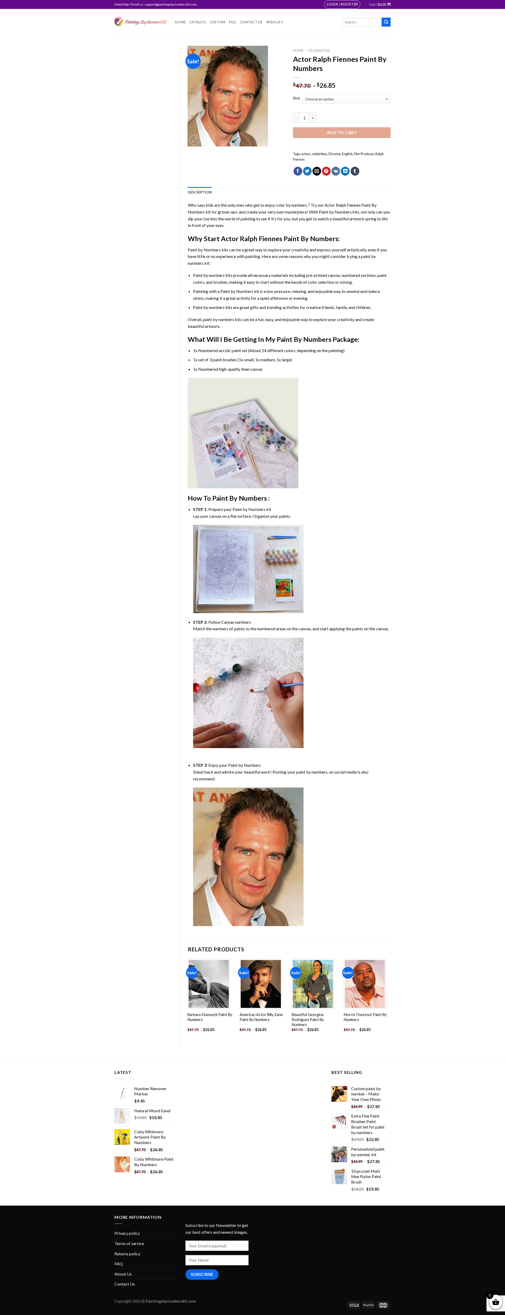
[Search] (386, 22)
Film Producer (364, 154)
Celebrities (319, 50)
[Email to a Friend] (316, 171)
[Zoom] (194, 140)
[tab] (200, 192)
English (347, 154)
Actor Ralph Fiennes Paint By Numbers (279, 238)
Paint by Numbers (335, 211)
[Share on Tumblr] (355, 171)
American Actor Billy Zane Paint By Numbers (261, 1017)
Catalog (197, 22)
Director (335, 154)
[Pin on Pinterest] (326, 171)
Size (296, 98)
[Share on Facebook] (298, 171)
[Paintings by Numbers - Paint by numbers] (140, 22)
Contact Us (251, 22)
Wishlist (274, 22)
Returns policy (127, 1253)
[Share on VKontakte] (335, 171)
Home (180, 22)
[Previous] (188, 1000)
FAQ (232, 22)
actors (306, 154)
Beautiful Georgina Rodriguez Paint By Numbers (308, 1019)
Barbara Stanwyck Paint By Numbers (210, 1017)
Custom (217, 22)
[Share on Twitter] (307, 171)
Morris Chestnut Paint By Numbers (365, 1017)
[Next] (390, 1000)
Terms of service (129, 1243)
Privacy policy (127, 1233)
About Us (123, 1273)
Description (200, 192)
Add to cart (342, 132)
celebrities (319, 154)
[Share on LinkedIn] (345, 171)
